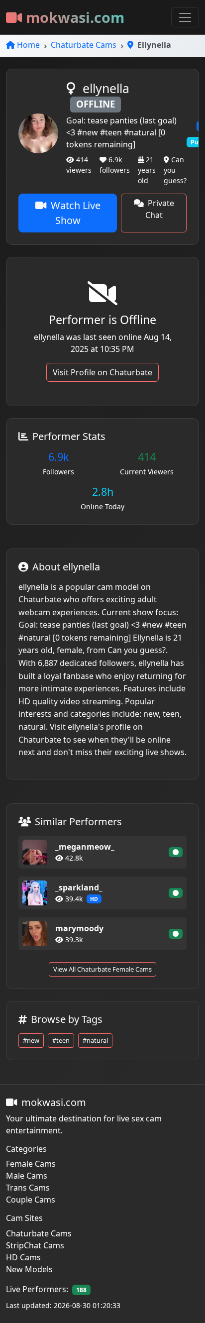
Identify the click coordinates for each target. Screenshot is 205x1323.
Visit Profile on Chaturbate (102, 372)
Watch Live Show (76, 213)
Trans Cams (28, 1187)
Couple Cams (30, 1199)
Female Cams (31, 1163)
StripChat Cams (35, 1245)
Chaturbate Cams (83, 44)
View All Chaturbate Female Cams (102, 969)
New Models (29, 1269)
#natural (95, 1040)
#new (31, 1040)
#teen (61, 1040)
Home (28, 44)
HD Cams (23, 1257)
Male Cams (26, 1175)
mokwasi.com (75, 17)
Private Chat (159, 209)
